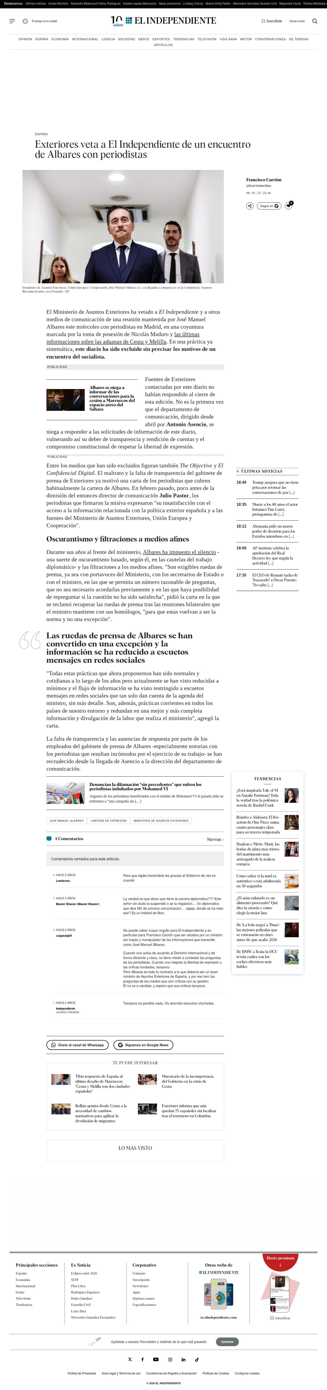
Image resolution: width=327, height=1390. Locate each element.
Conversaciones (270, 39)
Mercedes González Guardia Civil (255, 3)
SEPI (74, 1280)
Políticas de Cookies (216, 1373)
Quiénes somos (144, 1298)
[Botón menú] (12, 21)
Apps (136, 1292)
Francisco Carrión (264, 180)
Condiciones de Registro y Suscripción (171, 1373)
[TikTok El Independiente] (197, 1360)
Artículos (163, 45)
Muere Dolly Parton (218, 3)
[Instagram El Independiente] (170, 1360)
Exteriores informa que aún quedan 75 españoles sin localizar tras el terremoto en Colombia (189, 1111)
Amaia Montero (58, 3)
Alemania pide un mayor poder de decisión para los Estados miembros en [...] (273, 531)
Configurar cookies (247, 1373)
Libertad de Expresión (109, 820)
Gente (143, 39)
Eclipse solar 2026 (84, 1273)
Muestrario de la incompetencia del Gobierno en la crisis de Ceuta (188, 1081)
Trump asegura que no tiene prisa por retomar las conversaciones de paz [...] (275, 487)
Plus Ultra (78, 1286)
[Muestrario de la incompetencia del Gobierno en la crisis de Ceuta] (147, 1084)
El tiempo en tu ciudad (44, 21)
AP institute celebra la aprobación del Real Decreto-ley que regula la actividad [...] (272, 555)
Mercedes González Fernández (93, 1317)
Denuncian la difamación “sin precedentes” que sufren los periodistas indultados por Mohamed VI (146, 786)
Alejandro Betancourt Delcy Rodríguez (96, 3)
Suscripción (141, 1280)
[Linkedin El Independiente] (184, 1360)
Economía (60, 39)
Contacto (139, 1273)
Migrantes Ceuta (290, 3)
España (41, 39)
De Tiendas (299, 39)
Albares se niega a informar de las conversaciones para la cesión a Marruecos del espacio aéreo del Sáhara (112, 398)
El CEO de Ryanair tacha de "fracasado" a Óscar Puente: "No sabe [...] (275, 580)
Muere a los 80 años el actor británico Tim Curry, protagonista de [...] (275, 509)
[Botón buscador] (314, 21)
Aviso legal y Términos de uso (121, 1373)
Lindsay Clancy (193, 3)
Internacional (85, 39)
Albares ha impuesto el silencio (179, 552)
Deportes (161, 39)
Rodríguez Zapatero (85, 1292)
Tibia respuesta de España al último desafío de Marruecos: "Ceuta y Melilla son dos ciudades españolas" (102, 1083)
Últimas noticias (35, 3)
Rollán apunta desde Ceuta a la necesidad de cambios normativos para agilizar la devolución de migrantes (101, 1113)
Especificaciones (144, 1305)
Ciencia (108, 39)
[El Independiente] (163, 21)
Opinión (25, 39)
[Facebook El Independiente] (142, 1360)
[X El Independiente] (130, 1360)
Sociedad (126, 39)
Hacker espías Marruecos (139, 3)
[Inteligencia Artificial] (218, 1308)
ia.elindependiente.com (219, 1317)
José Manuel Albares (67, 820)
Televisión (207, 39)
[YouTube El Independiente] (156, 1360)
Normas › (215, 839)
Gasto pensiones (170, 3)
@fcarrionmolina (258, 185)
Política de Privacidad (82, 1373)
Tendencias (183, 39)
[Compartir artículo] (250, 205)
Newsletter (140, 1286)
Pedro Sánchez (81, 1298)
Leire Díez (78, 1311)
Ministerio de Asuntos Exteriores (161, 820)
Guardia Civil (80, 1305)
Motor (246, 39)
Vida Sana (228, 39)
